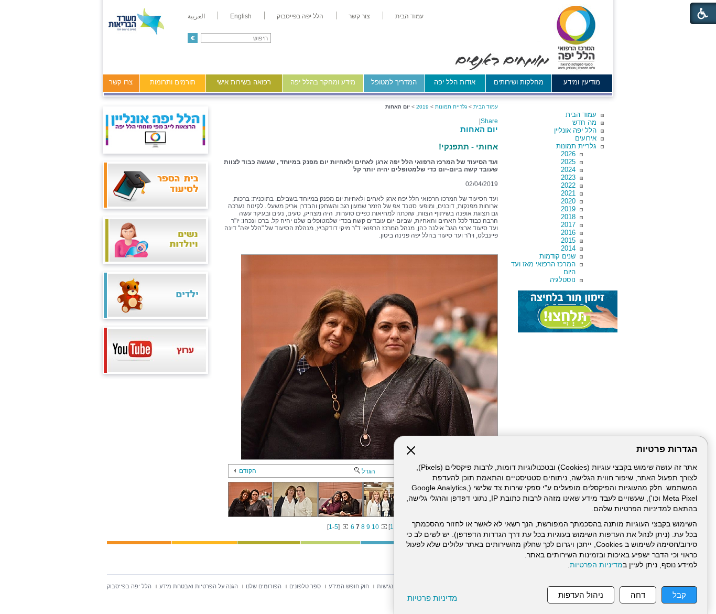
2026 (568, 154)
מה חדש (584, 122)
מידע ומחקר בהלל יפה (322, 82)
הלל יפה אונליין (575, 130)
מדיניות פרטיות (432, 598)
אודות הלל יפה (454, 82)
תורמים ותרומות (173, 82)
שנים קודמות (557, 256)
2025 (568, 162)
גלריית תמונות (576, 146)
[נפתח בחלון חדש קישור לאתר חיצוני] (567, 311)
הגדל (368, 471)
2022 (568, 185)
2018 (568, 217)
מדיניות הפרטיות (596, 565)
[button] (193, 38)
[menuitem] (409, 16)
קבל (679, 594)
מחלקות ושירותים (519, 82)
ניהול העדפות (580, 594)
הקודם (247, 471)
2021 (568, 193)
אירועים (585, 138)
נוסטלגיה (563, 280)
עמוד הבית (581, 115)
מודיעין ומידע (581, 82)
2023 (568, 177)
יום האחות (479, 129)
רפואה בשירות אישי (243, 82)
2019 (568, 209)
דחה (638, 594)
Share (489, 121)
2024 (568, 170)
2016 (568, 232)
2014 (568, 248)
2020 (568, 201)
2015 (568, 240)
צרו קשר (121, 82)
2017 (568, 225)
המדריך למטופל (394, 82)
